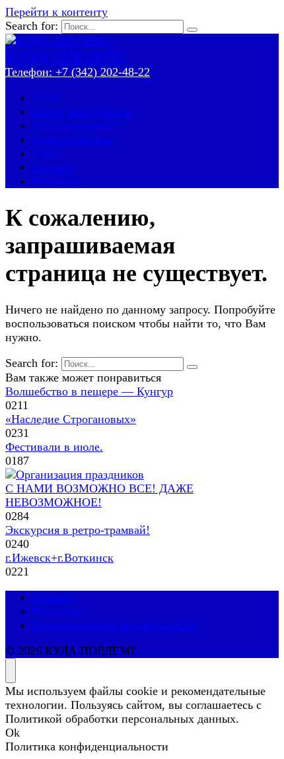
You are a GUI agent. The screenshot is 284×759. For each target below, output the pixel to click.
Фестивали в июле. (54, 446)
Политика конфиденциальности (113, 625)
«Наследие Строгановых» (70, 419)
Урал (44, 153)
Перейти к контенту (56, 11)
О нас (46, 97)
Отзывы (52, 167)
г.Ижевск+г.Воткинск (59, 557)
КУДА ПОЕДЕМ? (65, 56)
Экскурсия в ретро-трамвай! (77, 530)
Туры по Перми (71, 139)
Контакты (56, 180)
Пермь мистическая (81, 111)
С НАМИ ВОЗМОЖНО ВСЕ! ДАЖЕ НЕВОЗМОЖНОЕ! (99, 495)
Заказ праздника (73, 125)
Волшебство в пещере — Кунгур (89, 391)
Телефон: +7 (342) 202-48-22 (77, 72)
